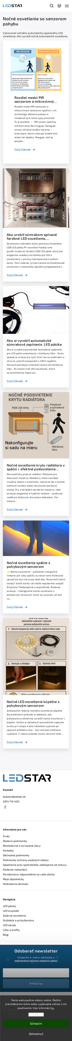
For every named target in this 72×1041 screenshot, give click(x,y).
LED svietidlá (11, 910)
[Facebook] (36, 807)
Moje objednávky (13, 879)
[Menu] (66, 6)
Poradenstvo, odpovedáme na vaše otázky (29, 874)
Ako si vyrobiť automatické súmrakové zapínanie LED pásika (34, 342)
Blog (5, 934)
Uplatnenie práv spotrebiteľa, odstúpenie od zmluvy (35, 864)
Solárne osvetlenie (14, 915)
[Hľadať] (51, 6)
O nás (6, 836)
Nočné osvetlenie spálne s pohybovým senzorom (28, 564)
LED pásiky (9, 906)
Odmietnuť (36, 1033)
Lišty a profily (11, 929)
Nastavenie (36, 1014)
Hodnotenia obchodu (15, 883)
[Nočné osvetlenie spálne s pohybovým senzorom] (36, 555)
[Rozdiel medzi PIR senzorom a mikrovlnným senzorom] (36, 89)
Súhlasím (36, 1023)
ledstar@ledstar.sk (14, 796)
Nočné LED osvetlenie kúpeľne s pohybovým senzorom (33, 703)
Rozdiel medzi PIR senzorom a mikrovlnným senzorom (35, 99)
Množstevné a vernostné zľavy (22, 845)
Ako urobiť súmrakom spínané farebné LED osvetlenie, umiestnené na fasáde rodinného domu (34, 236)
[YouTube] (14, 814)
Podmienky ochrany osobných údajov (26, 860)
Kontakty (8, 850)
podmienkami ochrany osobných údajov (36, 960)
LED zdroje (9, 925)
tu (52, 1008)
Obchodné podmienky (16, 855)
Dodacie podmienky (15, 840)
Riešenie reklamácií (15, 869)
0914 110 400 (11, 801)
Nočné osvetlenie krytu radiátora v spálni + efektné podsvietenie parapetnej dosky (36, 467)
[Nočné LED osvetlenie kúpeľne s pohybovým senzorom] (36, 694)
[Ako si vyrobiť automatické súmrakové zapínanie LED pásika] (36, 332)
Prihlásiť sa (36, 983)
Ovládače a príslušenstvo (18, 920)
